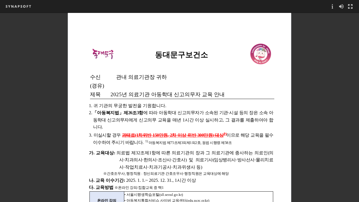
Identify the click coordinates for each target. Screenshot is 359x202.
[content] (179, 107)
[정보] (332, 6)
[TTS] (341, 6)
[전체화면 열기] (350, 6)
